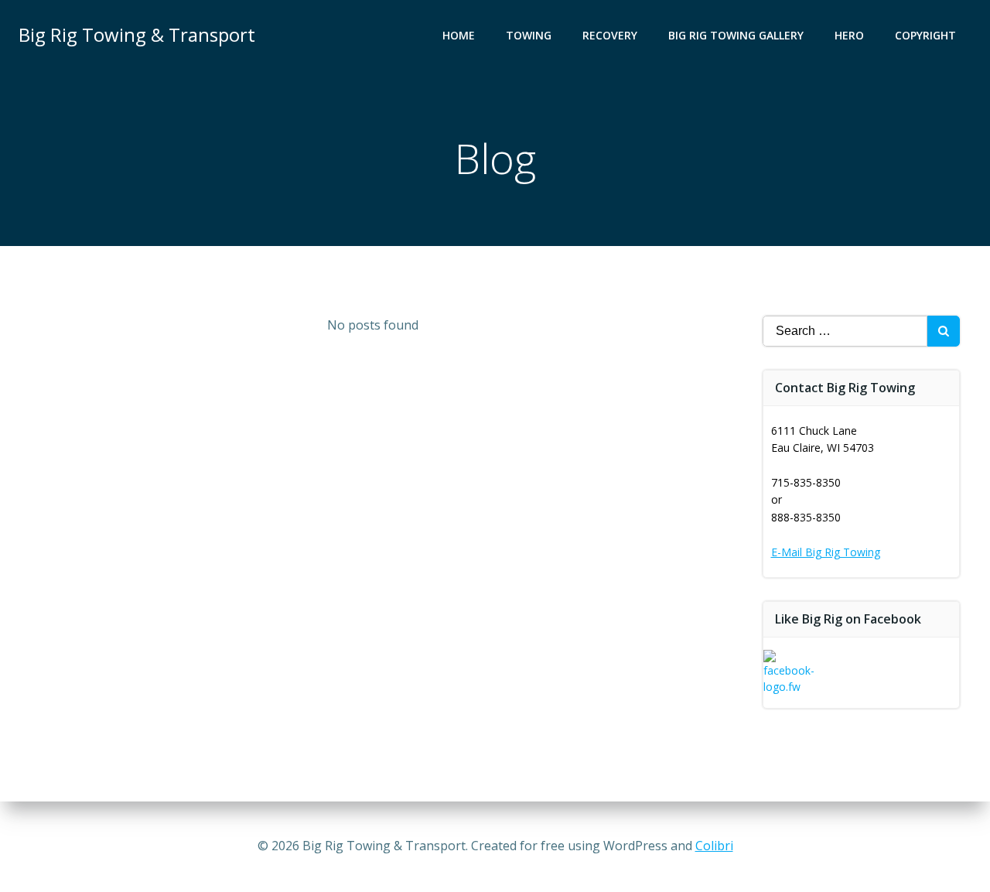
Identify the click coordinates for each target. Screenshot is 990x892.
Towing (528, 35)
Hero (849, 35)
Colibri (714, 845)
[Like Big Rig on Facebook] (792, 677)
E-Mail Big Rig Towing (825, 552)
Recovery (609, 35)
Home (458, 35)
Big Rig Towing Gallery (736, 35)
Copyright (925, 35)
